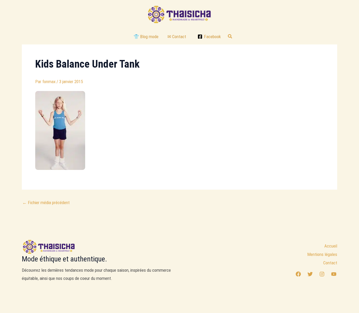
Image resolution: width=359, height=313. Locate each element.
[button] (230, 36)
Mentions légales (322, 254)
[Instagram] (322, 274)
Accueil (330, 246)
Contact (330, 262)
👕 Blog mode (146, 36)
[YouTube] (333, 274)
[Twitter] (310, 274)
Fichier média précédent (46, 202)
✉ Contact (176, 36)
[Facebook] (298, 274)
